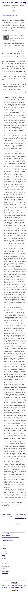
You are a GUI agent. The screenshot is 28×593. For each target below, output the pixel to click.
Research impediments (21, 504)
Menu (14, 10)
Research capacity (12, 504)
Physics (3, 568)
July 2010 (3, 555)
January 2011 (4, 551)
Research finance (5, 571)
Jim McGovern (17, 585)
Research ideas (5, 573)
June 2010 (4, 556)
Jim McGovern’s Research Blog (14, 3)
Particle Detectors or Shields (7, 538)
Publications (4, 569)
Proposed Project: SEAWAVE (7, 540)
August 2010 (4, 553)
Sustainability (4, 574)
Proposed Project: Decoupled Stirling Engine (10, 537)
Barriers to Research (16, 502)
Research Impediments (6, 535)
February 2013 (4, 550)
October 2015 (4, 548)
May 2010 (4, 558)
